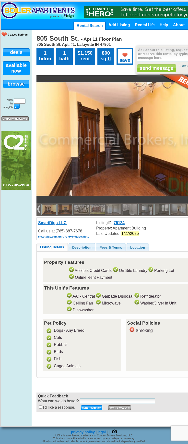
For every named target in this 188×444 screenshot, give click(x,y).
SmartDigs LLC (52, 223)
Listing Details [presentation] (52, 246)
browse (16, 84)
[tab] (52, 247)
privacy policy (83, 432)
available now (16, 68)
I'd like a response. (59, 407)
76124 (119, 223)
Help (164, 25)
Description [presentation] (82, 247)
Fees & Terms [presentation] (111, 247)
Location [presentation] (137, 247)
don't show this (119, 407)
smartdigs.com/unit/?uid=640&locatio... (63, 236)
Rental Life (145, 25)
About (179, 25)
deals (16, 52)
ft (109, 58)
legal (102, 432)
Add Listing (119, 25)
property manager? (15, 118)
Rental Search (90, 26)
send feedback (91, 407)
